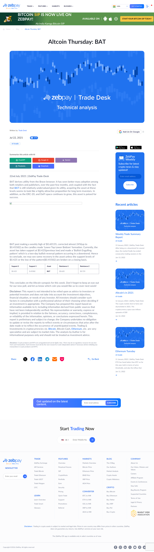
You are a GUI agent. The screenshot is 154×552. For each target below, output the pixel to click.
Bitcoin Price (87, 467)
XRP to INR (87, 508)
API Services (38, 467)
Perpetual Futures (64, 467)
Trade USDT (38, 479)
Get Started (137, 6)
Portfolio (61, 479)
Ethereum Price (88, 471)
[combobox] (65, 440)
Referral (61, 508)
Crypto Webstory (113, 479)
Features (42, 6)
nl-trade (15, 144)
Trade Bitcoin (39, 471)
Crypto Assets (112, 475)
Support (61, 500)
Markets (56, 6)
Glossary (37, 508)
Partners (134, 506)
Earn (60, 483)
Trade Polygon (39, 483)
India (118, 6)
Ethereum (76, 329)
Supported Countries (138, 494)
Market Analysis (112, 471)
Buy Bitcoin (111, 492)
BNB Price (86, 475)
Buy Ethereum (112, 496)
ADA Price (86, 483)
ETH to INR (87, 500)
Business (68, 6)
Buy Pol (109, 508)
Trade (29, 6)
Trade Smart (38, 504)
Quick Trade (62, 496)
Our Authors (111, 467)
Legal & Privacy (136, 502)
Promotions (62, 504)
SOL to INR (87, 504)
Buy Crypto (111, 512)
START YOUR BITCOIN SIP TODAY (136, 19)
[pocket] (62, 359)
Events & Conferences (139, 482)
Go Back (95, 359)
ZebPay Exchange (40, 463)
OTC (36, 487)
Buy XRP (110, 504)
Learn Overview (40, 500)
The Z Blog (111, 463)
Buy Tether (111, 500)
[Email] (54, 359)
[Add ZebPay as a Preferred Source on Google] (129, 132)
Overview (61, 463)
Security (61, 487)
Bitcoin (52, 329)
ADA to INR (87, 512)
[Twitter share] (25, 359)
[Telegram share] (47, 359)
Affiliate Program (137, 478)
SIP (59, 471)
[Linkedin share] (40, 359)
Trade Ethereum (40, 475)
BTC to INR (87, 496)
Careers (133, 474)
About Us (134, 463)
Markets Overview (89, 463)
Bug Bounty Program (138, 490)
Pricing (60, 492)
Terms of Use (135, 498)
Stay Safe (134, 486)
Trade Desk (23, 130)
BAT (16, 188)
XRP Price (86, 479)
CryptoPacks (63, 475)
